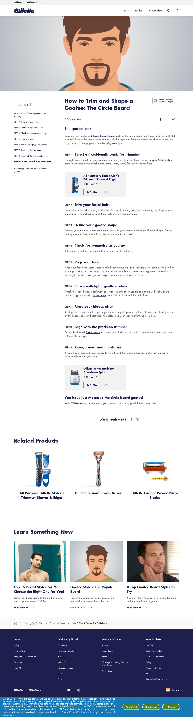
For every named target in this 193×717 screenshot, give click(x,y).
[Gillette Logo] (18, 2)
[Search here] (177, 10)
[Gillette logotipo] (24, 10)
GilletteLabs (63, 645)
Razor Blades (107, 650)
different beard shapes (102, 135)
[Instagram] (79, 690)
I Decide (171, 707)
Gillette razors (78, 403)
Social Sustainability (154, 650)
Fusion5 (61, 656)
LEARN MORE (91, 184)
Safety (148, 662)
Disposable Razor (65, 667)
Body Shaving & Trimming (25, 656)
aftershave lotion (157, 352)
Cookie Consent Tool (71, 712)
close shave (99, 295)
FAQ (148, 673)
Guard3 (61, 673)
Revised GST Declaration (156, 679)
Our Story (150, 645)
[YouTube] (69, 690)
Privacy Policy (69, 709)
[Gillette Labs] (33, 2)
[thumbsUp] (131, 419)
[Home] (15, 623)
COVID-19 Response (155, 656)
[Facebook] (59, 690)
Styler (60, 679)
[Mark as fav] (167, 10)
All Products (107, 670)
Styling (16, 645)
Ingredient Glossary (154, 667)
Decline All (151, 707)
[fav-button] (173, 119)
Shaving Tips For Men (33, 623)
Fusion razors (93, 332)
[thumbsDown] (137, 419)
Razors (105, 645)
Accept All (131, 707)
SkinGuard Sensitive (66, 650)
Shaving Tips (19, 650)
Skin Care (18, 662)
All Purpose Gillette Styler (159, 159)
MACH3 (61, 662)
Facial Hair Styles (57, 623)
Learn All (17, 667)
